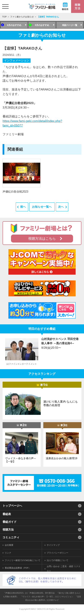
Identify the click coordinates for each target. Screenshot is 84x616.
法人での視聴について (57, 560)
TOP (4, 17)
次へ (61, 206)
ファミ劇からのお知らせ (22, 17)
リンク (8, 553)
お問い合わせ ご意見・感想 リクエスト (63, 568)
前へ (23, 206)
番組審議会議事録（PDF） (18, 568)
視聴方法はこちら (42, 238)
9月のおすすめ (42, 25)
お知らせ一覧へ (42, 206)
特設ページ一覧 (69, 25)
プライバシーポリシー (57, 553)
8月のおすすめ (14, 25)
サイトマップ (53, 545)
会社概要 (9, 545)
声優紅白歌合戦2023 (15, 191)
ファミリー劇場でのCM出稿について (22, 560)
